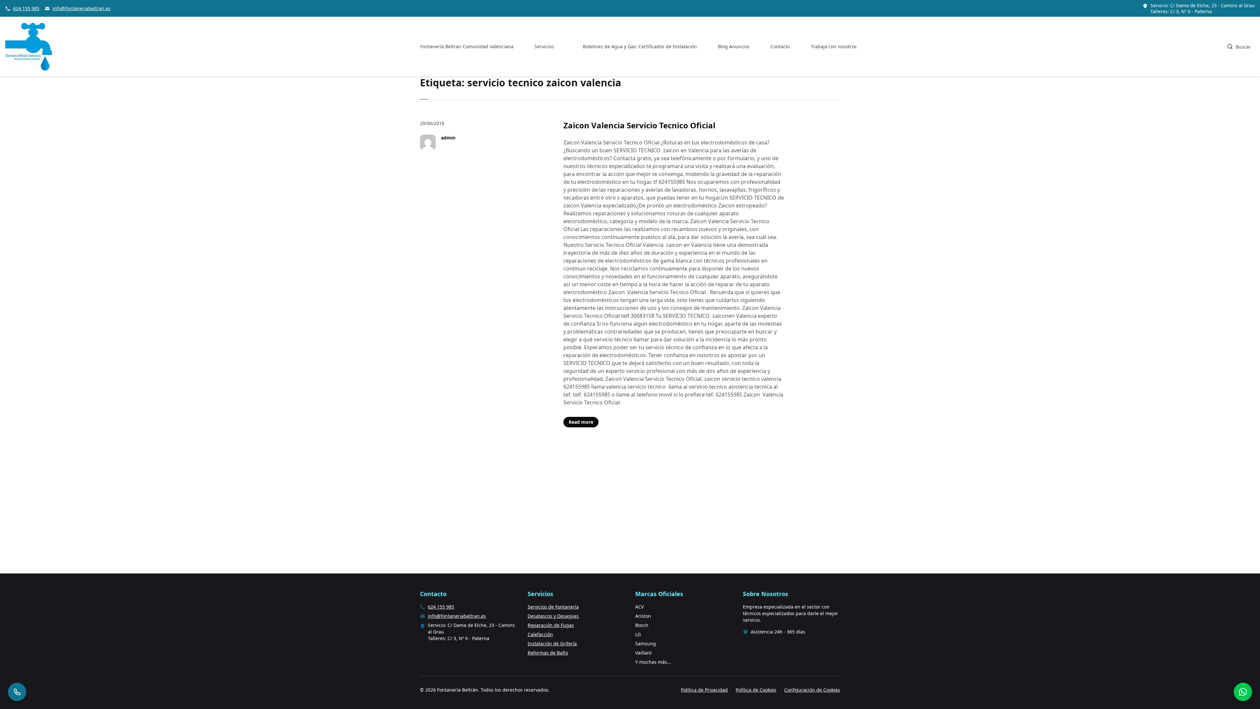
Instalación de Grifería (552, 643)
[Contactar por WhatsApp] (1243, 692)
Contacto (780, 46)
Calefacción (540, 634)
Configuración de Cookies (812, 690)
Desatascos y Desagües (553, 616)
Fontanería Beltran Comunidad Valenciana (467, 46)
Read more (581, 422)
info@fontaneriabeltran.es (81, 8)
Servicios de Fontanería (553, 607)
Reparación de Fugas (551, 625)
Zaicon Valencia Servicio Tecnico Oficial (639, 125)
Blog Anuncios (733, 46)
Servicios (544, 46)
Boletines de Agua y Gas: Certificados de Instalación (640, 46)
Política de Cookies (756, 690)
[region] (85, 657)
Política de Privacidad (704, 690)
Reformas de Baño (548, 653)
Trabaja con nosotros (834, 46)
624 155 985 (26, 8)
